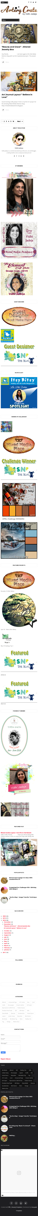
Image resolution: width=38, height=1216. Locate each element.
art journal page (13, 1002)
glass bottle (5, 1013)
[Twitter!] (14, 156)
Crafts (3, 1005)
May (5, 941)
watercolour (16, 1021)
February (7, 948)
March (6, 945)
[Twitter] (35, 2)
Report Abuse (6, 1059)
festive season (21, 1008)
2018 (4, 920)
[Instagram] (30, 2)
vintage (8, 1021)
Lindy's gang (11, 1016)
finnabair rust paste (7, 1010)
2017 (4, 952)
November (7, 924)
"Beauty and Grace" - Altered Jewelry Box (17, 926)
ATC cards (22, 1002)
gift (16, 1010)
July (5, 937)
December (7, 922)
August (6, 935)
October (7, 931)
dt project (29, 1005)
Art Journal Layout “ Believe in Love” (15, 928)
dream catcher (20, 1005)
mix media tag (13, 1019)
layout (3, 1016)
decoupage (11, 1005)
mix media (4, 1019)
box (28, 1002)
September (8, 933)
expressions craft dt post (8, 1008)
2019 (4, 918)
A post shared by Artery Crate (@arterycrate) (14, 1192)
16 (13, 121)
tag (3, 1021)
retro (21, 1019)
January (6, 950)
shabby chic (28, 1019)
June (5, 939)
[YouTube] (33, 2)
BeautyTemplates (17, 1207)
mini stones (28, 1016)
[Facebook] (28, 2)
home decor (30, 1013)
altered (4, 1002)
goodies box (21, 1013)
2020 (4, 916)
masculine (19, 1016)
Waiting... (12, 1135)
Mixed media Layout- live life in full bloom (16, 833)
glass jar (13, 1013)
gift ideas (21, 1010)
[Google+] (21, 156)
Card (33, 1002)
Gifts (28, 1010)
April (5, 943)
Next (18, 121)
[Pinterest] (23, 156)
